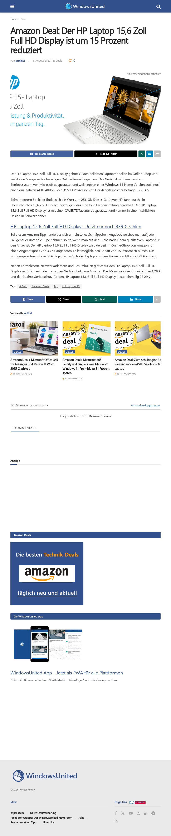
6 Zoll (23, 286)
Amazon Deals (40, 286)
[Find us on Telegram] (153, 813)
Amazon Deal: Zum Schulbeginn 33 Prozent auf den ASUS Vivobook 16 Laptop (138, 364)
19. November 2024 (22, 374)
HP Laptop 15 (71, 286)
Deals (23, 19)
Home (13, 19)
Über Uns (48, 822)
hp (56, 286)
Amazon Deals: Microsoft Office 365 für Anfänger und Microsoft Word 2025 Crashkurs (34, 364)
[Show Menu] (12, 6)
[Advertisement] (85, 498)
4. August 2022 (41, 60)
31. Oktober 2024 (73, 378)
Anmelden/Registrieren (145, 405)
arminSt (20, 60)
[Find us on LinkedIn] (145, 813)
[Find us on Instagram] (138, 813)
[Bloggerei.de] (137, 802)
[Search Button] (158, 6)
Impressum (17, 812)
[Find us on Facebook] (116, 813)
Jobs (81, 817)
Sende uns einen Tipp (23, 822)
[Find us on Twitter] (123, 813)
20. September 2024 (126, 374)
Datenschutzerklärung (43, 812)
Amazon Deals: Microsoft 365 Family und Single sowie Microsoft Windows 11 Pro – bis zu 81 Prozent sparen (86, 366)
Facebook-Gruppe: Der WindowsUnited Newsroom (41, 817)
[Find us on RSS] (116, 821)
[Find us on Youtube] (131, 813)
